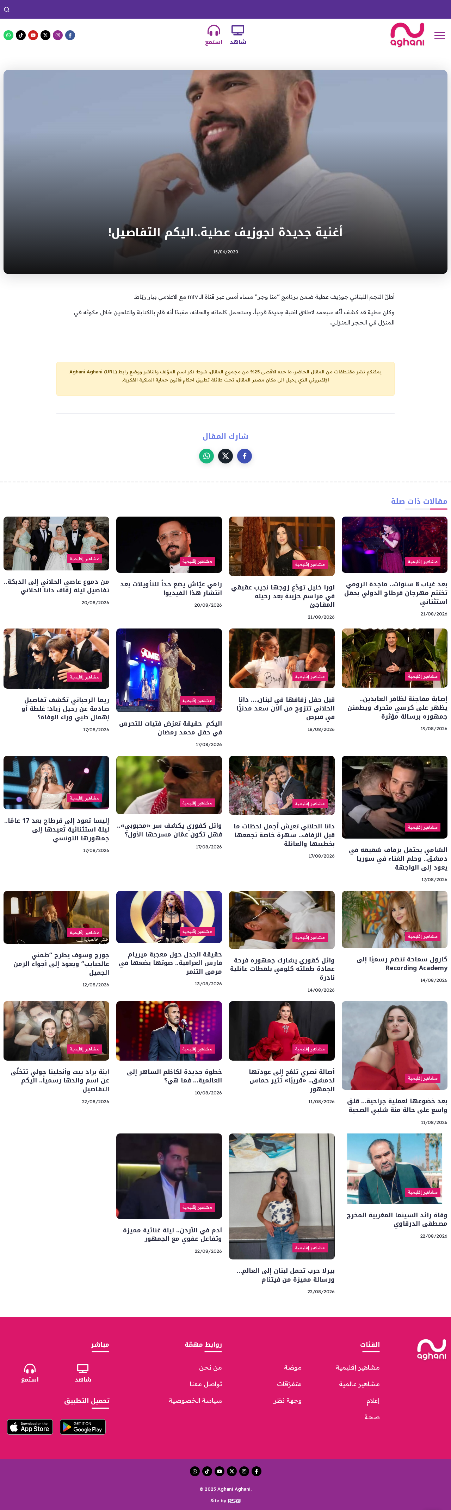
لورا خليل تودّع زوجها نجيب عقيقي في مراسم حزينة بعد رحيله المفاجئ (283, 596)
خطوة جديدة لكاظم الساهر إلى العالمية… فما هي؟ (174, 1076)
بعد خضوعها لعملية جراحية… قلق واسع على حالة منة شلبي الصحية (397, 1105)
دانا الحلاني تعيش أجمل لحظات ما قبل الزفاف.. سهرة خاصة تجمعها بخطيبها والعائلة (284, 834)
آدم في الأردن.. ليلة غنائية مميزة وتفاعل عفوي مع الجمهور (172, 1234)
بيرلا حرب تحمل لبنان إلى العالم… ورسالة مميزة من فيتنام (88, 9)
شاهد (238, 42)
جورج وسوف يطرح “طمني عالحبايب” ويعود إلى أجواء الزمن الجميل (61, 963)
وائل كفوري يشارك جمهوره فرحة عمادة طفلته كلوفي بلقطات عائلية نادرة (282, 969)
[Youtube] (33, 35)
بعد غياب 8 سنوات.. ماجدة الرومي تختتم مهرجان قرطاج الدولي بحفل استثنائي (395, 592)
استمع (214, 42)
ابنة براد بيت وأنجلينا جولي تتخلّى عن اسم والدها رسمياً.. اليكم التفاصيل (359, 9)
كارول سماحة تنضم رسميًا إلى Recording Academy (402, 963)
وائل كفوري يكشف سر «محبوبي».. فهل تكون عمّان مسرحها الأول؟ (169, 830)
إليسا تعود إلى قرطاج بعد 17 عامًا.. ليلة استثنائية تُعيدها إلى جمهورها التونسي (56, 829)
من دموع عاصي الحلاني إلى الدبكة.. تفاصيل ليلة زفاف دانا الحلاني (56, 586)
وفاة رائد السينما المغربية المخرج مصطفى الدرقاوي (217, 9)
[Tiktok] (21, 35)
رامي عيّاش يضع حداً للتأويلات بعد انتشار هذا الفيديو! (171, 588)
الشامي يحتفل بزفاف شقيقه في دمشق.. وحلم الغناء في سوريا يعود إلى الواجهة (398, 858)
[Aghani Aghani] (407, 34)
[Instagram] (58, 35)
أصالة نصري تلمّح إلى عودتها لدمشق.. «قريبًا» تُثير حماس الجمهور (292, 1080)
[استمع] (214, 30)
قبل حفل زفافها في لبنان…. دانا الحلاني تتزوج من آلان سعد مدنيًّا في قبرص (285, 708)
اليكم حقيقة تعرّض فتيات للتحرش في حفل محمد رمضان (170, 728)
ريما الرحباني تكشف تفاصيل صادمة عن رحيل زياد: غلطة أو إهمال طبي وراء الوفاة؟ (65, 708)
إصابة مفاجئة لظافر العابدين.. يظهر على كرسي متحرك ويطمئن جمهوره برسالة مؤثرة (397, 707)
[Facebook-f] (70, 35)
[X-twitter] (45, 35)
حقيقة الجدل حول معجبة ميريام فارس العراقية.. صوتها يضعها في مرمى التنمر (170, 963)
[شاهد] (237, 30)
